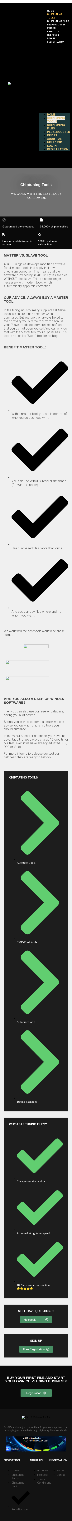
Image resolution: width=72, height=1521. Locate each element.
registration (56, 42)
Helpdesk (53, 35)
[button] (54, 78)
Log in (51, 38)
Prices (51, 28)
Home (50, 10)
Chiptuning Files (58, 21)
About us (53, 31)
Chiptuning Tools (54, 16)
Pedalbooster (56, 24)
